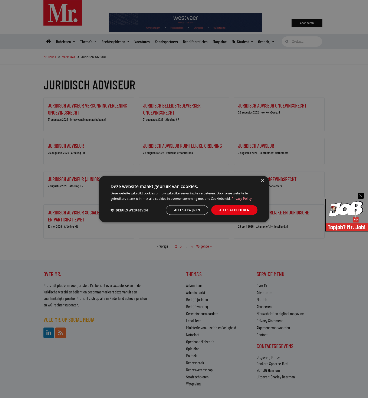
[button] (129, 210)
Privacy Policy (241, 198)
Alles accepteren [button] (234, 210)
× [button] (262, 180)
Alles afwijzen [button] (187, 210)
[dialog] (184, 199)
